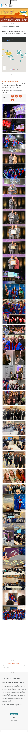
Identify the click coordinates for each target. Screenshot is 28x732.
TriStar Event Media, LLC (14, 706)
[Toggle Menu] (24, 5)
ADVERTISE (14, 714)
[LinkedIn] (14, 711)
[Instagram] (19, 711)
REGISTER (23, 11)
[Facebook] (9, 711)
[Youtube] (16, 711)
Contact (14, 717)
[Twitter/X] (11, 711)
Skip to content (5, 2)
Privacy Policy (14, 720)
